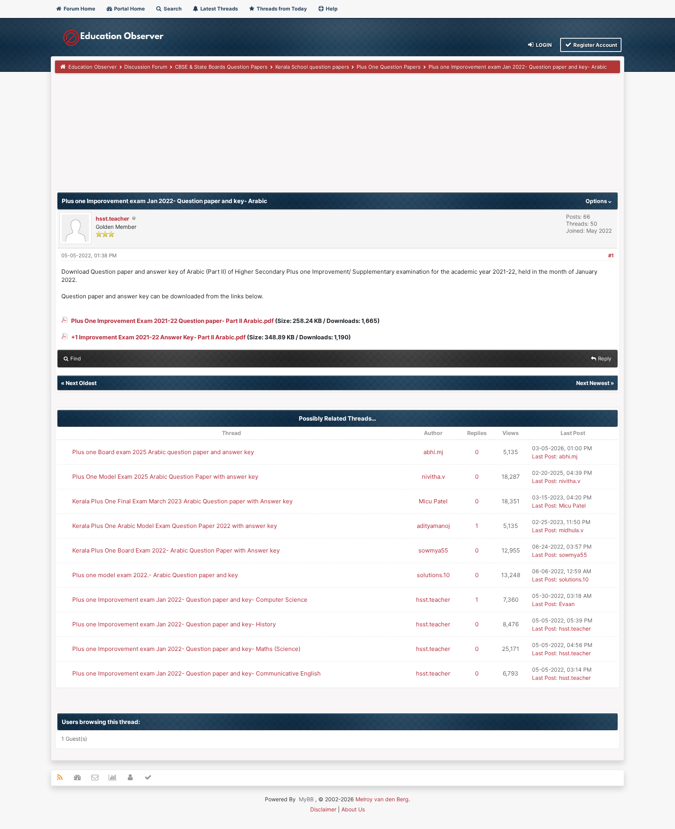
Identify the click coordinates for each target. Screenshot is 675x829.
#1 (611, 255)
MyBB (306, 799)
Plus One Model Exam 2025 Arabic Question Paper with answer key (165, 476)
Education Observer (92, 67)
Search (172, 8)
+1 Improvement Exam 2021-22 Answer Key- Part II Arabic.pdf (158, 337)
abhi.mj (433, 452)
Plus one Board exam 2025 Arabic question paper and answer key (163, 452)
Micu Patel (433, 501)
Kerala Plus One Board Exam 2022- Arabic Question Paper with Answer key (176, 550)
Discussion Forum (145, 67)
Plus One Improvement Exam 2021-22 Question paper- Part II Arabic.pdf (172, 320)
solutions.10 (433, 575)
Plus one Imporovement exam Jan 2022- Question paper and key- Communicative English (196, 673)
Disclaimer (323, 809)
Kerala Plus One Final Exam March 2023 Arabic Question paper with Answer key (182, 501)
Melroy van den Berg (382, 799)
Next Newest (592, 383)
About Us (353, 809)
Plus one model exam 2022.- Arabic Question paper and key (155, 575)
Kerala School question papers (312, 67)
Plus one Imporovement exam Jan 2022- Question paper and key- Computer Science (189, 599)
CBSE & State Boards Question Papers (221, 67)
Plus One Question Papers (389, 67)
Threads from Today (281, 8)
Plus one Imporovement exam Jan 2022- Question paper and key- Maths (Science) (186, 649)
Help (331, 8)
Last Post (544, 456)
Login (543, 45)
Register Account (594, 45)
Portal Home (129, 8)
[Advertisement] (289, 135)
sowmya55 (433, 550)
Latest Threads (218, 8)
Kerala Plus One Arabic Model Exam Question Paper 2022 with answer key (174, 525)
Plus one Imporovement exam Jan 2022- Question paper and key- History (174, 624)
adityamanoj (433, 525)
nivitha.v (433, 476)
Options (597, 201)
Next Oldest (81, 383)
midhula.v (571, 530)
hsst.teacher (112, 218)
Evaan (567, 604)
